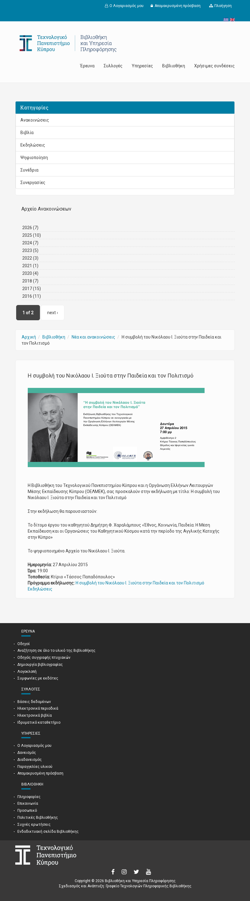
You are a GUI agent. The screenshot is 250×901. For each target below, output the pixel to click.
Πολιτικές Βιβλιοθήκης (37, 817)
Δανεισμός (26, 752)
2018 (27, 280)
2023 (27, 250)
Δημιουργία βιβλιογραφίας (40, 664)
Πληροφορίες (29, 797)
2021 (27, 265)
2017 (27, 288)
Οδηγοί (23, 644)
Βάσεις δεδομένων (34, 702)
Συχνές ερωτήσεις (34, 824)
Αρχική (29, 337)
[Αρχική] (68, 43)
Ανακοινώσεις (34, 120)
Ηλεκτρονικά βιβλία (34, 715)
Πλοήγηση (223, 6)
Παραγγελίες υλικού (34, 766)
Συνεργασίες (32, 182)
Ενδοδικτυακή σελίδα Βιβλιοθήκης (48, 831)
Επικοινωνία (27, 803)
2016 (27, 296)
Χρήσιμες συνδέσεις (214, 65)
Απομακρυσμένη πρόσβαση (178, 6)
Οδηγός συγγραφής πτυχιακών (43, 657)
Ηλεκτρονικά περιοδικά (37, 708)
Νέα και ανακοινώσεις (93, 337)
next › (52, 312)
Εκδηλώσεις (32, 145)
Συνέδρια (29, 170)
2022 (27, 258)
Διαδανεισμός (29, 759)
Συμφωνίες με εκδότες (37, 678)
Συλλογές (113, 65)
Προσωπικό (27, 810)
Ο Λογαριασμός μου (126, 6)
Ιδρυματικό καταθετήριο (38, 722)
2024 (27, 242)
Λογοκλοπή (27, 671)
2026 (27, 227)
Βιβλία (27, 132)
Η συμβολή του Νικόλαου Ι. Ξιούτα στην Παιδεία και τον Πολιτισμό (140, 582)
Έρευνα (87, 65)
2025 (27, 235)
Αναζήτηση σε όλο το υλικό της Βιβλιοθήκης (56, 650)
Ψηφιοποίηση (34, 157)
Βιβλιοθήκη (173, 65)
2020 (27, 273)
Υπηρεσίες (142, 65)
